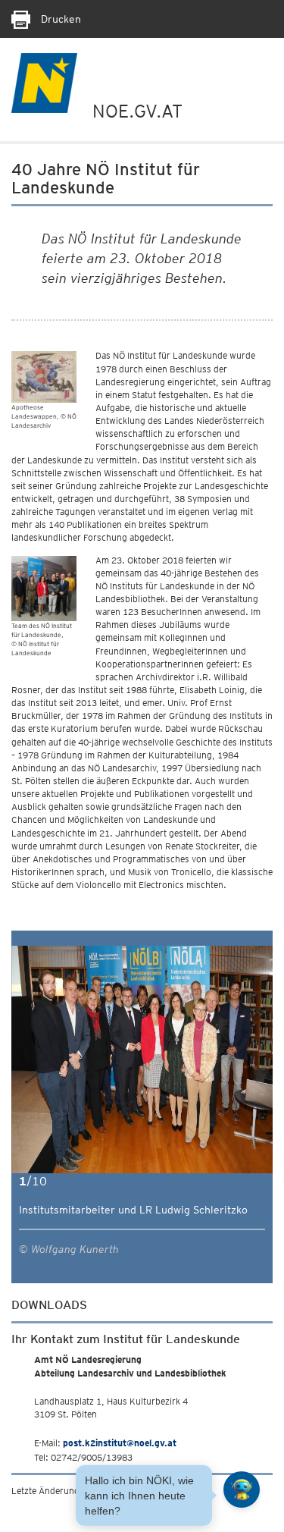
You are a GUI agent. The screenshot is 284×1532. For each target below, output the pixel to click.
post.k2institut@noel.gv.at (119, 1443)
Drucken (59, 19)
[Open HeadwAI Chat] (241, 1489)
